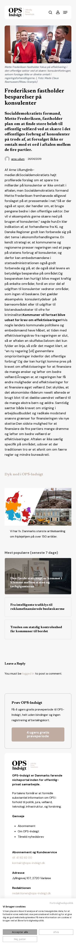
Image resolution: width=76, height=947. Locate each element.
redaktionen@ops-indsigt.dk (31, 893)
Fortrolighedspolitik (61, 903)
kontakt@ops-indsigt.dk (28, 863)
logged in (28, 673)
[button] (65, 12)
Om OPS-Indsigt (28, 831)
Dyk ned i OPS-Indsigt (24, 474)
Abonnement (26, 826)
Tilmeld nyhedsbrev (31, 837)
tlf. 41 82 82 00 (22, 858)
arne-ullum (18, 159)
